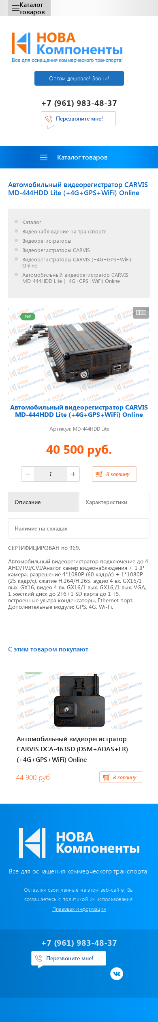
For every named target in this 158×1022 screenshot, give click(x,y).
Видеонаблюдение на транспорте (64, 232)
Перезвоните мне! (79, 118)
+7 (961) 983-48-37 (79, 102)
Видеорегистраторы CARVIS (56, 250)
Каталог (31, 222)
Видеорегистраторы (46, 241)
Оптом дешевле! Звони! (79, 78)
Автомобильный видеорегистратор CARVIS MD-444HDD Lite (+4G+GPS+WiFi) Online (75, 278)
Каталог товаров (32, 8)
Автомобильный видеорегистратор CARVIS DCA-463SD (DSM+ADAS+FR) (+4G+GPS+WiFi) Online (72, 748)
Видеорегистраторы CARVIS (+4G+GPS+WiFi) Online (76, 263)
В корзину (117, 473)
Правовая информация (79, 908)
